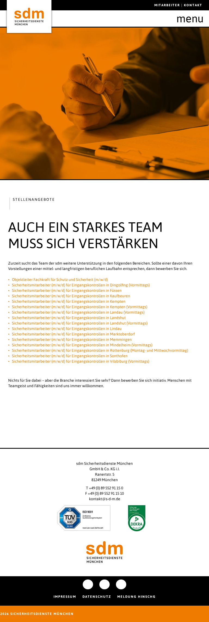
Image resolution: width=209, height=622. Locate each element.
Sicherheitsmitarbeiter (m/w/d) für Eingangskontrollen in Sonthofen (70, 356)
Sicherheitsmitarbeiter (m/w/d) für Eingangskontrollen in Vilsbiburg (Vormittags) (80, 361)
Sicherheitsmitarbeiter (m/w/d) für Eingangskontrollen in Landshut (69, 317)
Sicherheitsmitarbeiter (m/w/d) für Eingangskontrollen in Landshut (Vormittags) (79, 323)
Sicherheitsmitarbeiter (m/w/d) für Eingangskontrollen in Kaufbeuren (71, 296)
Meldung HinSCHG (136, 597)
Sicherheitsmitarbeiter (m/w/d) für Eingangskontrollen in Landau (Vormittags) (78, 312)
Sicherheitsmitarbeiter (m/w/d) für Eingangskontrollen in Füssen (67, 290)
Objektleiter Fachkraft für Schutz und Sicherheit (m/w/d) (60, 279)
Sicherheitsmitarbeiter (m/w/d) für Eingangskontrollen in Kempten (68, 301)
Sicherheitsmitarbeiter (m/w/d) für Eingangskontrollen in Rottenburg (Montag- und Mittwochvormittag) (100, 350)
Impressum (65, 597)
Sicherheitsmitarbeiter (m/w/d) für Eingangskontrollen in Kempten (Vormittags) (79, 307)
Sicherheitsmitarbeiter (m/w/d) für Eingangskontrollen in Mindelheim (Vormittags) (82, 345)
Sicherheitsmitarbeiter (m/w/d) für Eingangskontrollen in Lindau (67, 328)
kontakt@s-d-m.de (104, 499)
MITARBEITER (167, 5)
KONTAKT (193, 5)
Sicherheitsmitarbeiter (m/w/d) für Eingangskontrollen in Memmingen (72, 339)
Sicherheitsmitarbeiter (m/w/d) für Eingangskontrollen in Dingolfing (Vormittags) (81, 285)
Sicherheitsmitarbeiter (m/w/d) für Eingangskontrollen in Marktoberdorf (73, 334)
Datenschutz (96, 597)
